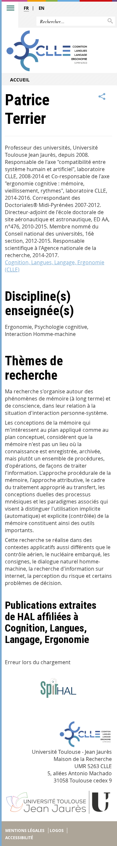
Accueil (20, 80)
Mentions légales (25, 830)
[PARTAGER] (102, 97)
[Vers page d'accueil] (47, 51)
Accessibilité (19, 837)
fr (26, 8)
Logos (57, 830)
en (42, 8)
